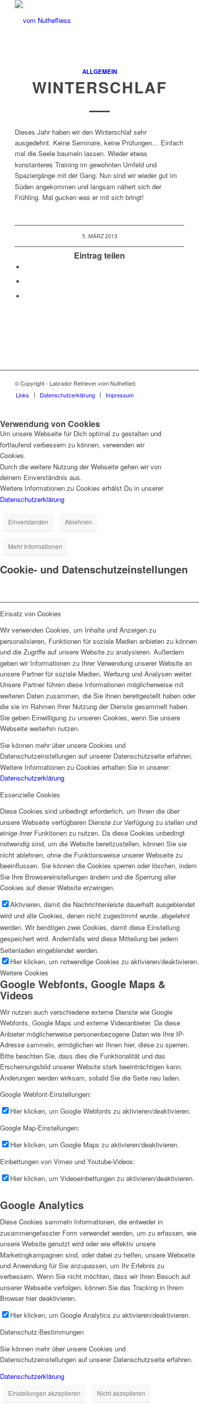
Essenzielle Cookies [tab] (30, 794)
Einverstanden (28, 521)
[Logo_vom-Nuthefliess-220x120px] (82, 20)
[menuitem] (22, 394)
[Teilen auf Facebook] (27, 267)
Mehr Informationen (35, 546)
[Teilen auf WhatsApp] (27, 281)
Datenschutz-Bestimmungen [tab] (42, 1332)
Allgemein (99, 71)
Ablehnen (78, 521)
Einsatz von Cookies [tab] (30, 613)
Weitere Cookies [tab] (24, 972)
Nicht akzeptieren (121, 1393)
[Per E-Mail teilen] (27, 296)
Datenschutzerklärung (32, 499)
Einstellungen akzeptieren (44, 1393)
